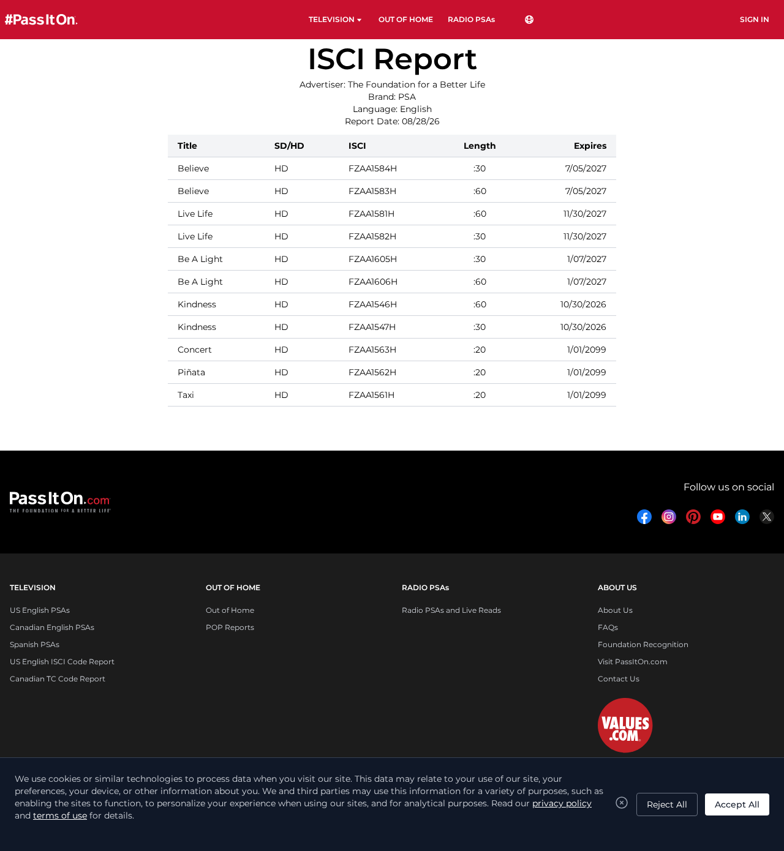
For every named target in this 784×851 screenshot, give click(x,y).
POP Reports (230, 627)
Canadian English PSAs (52, 627)
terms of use (60, 815)
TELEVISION (332, 19)
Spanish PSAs (34, 644)
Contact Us (618, 678)
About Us (615, 610)
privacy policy (562, 803)
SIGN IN (754, 19)
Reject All (667, 804)
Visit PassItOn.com (633, 661)
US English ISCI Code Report (62, 661)
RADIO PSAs (471, 19)
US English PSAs (40, 610)
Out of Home (230, 610)
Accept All (737, 804)
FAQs (608, 627)
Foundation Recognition (643, 644)
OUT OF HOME (406, 19)
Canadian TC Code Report (57, 678)
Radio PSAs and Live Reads (451, 610)
